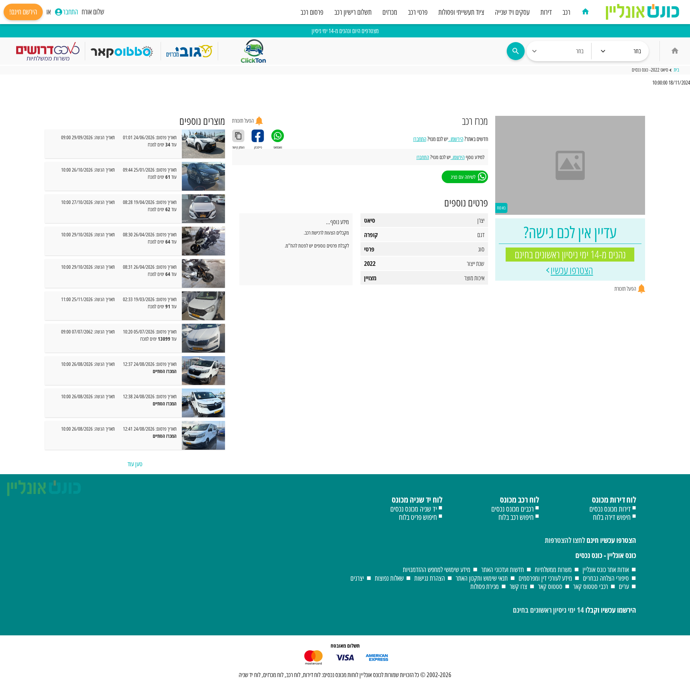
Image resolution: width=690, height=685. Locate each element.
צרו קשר (518, 586)
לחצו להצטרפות (565, 540)
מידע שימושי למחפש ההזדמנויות (436, 569)
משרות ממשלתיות (553, 569)
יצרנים (357, 577)
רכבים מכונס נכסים (512, 509)
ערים (624, 586)
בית (676, 70)
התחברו (419, 139)
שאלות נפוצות (389, 577)
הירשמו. (455, 139)
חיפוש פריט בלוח (418, 517)
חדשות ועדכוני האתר (502, 569)
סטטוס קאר (550, 586)
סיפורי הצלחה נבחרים (606, 577)
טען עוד (135, 464)
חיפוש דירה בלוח (612, 517)
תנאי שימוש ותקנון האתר (482, 577)
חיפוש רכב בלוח (516, 517)
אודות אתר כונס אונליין (606, 569)
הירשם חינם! (23, 12)
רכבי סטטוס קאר (590, 586)
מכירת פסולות (484, 586)
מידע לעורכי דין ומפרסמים (545, 577)
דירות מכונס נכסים (610, 509)
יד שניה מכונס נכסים (413, 509)
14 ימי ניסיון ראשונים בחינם (548, 610)
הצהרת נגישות (429, 577)
